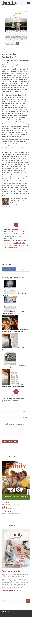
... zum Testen (6, 511)
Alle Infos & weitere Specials (11, 590)
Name (24, 406)
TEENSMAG (6, 207)
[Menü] (27, 3)
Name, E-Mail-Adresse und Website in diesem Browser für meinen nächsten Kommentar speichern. (15, 424)
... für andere (6, 507)
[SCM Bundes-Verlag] (7, 612)
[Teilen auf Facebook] (9, 269)
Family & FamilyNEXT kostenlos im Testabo (14, 230)
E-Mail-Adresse (25, 413)
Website (25, 417)
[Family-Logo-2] (13, 3)
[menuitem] (27, 3)
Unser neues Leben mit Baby (11, 571)
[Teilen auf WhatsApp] (23, 269)
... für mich (5, 502)
